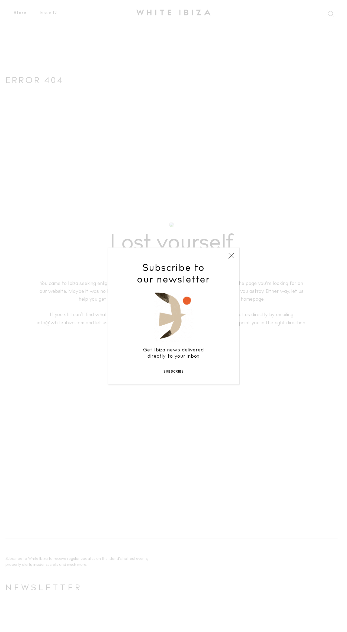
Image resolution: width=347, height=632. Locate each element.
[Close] (231, 256)
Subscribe (173, 371)
